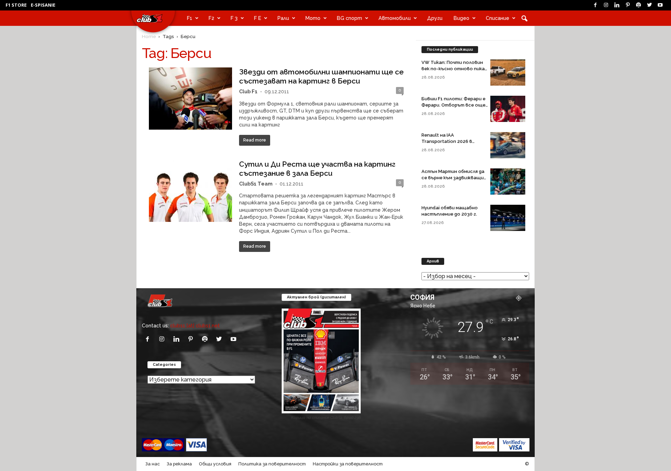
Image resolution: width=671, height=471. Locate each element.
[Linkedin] (617, 5)
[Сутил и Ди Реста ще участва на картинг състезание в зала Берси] (190, 191)
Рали (283, 18)
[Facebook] (595, 5)
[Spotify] (638, 5)
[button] (524, 18)
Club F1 (248, 91)
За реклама (179, 463)
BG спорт (349, 18)
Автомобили (394, 18)
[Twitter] (649, 5)
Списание (497, 18)
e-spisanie (43, 5)
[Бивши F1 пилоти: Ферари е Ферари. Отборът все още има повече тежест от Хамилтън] (507, 109)
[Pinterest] (627, 5)
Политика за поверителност (272, 463)
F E (257, 18)
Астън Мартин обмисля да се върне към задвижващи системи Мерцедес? (452, 178)
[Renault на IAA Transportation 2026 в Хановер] (507, 145)
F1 (189, 18)
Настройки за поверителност (348, 463)
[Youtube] (660, 5)
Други (434, 18)
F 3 (234, 18)
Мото (312, 18)
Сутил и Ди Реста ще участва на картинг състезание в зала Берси (317, 168)
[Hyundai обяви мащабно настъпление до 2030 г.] (507, 218)
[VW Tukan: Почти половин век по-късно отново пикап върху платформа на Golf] (507, 72)
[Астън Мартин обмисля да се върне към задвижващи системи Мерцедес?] (507, 181)
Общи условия (215, 463)
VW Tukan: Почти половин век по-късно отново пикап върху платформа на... (454, 69)
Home (149, 36)
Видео (461, 18)
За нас (152, 463)
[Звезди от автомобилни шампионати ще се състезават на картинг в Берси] (190, 98)
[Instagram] (606, 5)
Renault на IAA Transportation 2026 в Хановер (446, 141)
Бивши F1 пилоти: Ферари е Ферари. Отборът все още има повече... (453, 105)
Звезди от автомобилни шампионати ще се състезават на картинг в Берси (321, 76)
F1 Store (16, 5)
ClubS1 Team (256, 184)
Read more (254, 140)
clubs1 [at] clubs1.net (195, 325)
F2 (211, 18)
